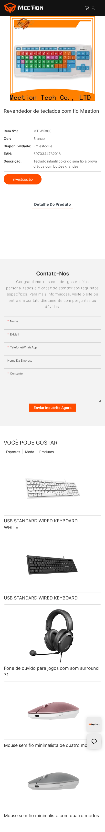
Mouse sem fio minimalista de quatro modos (49, 745)
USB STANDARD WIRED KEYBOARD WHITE (41, 524)
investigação (22, 179)
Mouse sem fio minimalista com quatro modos (51, 815)
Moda (29, 452)
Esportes (13, 452)
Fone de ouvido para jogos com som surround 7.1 (51, 671)
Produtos (46, 452)
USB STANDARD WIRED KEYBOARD (41, 597)
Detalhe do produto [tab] (52, 204)
